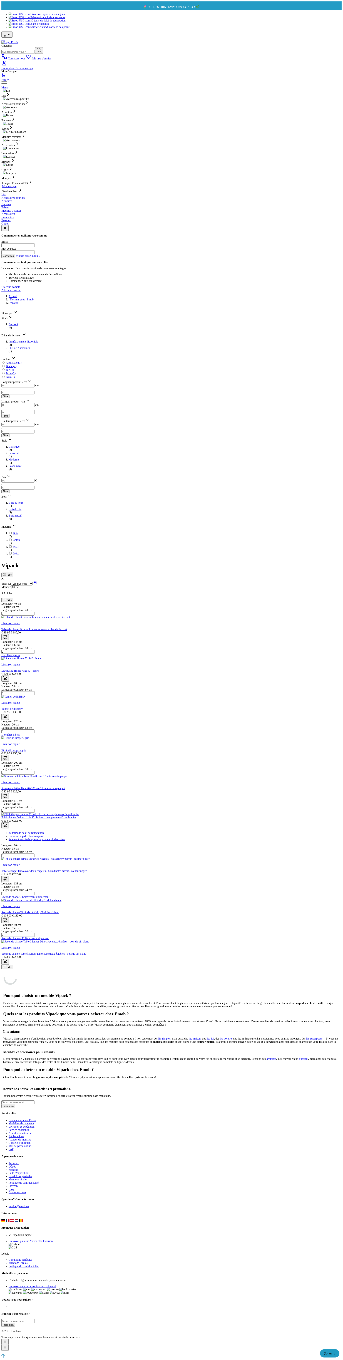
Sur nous (14, 1163)
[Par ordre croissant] (35, 583)
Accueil (13, 296)
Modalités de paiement (21, 1123)
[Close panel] (5, 228)
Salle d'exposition (18, 1173)
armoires (271, 1058)
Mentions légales (18, 1179)
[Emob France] (8, 1220)
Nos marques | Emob (22, 299)
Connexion (8, 68)
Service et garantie (19, 1129)
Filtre (5, 396)
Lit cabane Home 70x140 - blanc (20, 670)
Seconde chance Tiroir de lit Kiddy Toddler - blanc (30, 912)
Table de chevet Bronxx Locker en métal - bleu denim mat (34, 629)
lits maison (195, 1038)
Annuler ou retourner (20, 1133)
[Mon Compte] (4, 64)
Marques (13, 1169)
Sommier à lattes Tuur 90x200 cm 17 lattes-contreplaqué (33, 788)
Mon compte (9, 186)
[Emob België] (21, 1220)
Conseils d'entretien (20, 1142)
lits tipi (210, 1038)
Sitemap (13, 1185)
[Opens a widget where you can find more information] (329, 1353)
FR (5, 35)
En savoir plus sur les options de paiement (32, 1286)
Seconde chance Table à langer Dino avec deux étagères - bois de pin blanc (43, 953)
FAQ (11, 1149)
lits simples (164, 1038)
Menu (4, 87)
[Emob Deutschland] (3, 1220)
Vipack (14, 302)
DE (3, 39)
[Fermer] (5, 1342)
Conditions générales (20, 1176)
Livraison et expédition (21, 1126)
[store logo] (9, 42)
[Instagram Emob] (9, 1306)
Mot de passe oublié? (20, 1145)
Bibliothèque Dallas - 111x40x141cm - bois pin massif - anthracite (38, 817)
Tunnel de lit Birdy (12, 708)
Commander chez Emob (22, 1120)
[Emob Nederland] (17, 1220)
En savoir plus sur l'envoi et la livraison (31, 1241)
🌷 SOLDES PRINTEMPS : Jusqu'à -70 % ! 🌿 (171, 6)
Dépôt (12, 1166)
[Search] (39, 50)
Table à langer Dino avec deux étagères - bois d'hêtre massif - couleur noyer (44, 870)
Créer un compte (24, 68)
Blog (11, 1189)
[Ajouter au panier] (5, 637)
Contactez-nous (17, 1192)
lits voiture (226, 1038)
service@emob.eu (19, 1206)
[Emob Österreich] (12, 1220)
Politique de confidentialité (24, 1182)
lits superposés (314, 1038)
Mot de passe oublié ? (28, 255)
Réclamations (16, 1136)
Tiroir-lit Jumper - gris (13, 750)
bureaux (303, 1058)
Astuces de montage (20, 1139)
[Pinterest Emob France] (10, 1306)
